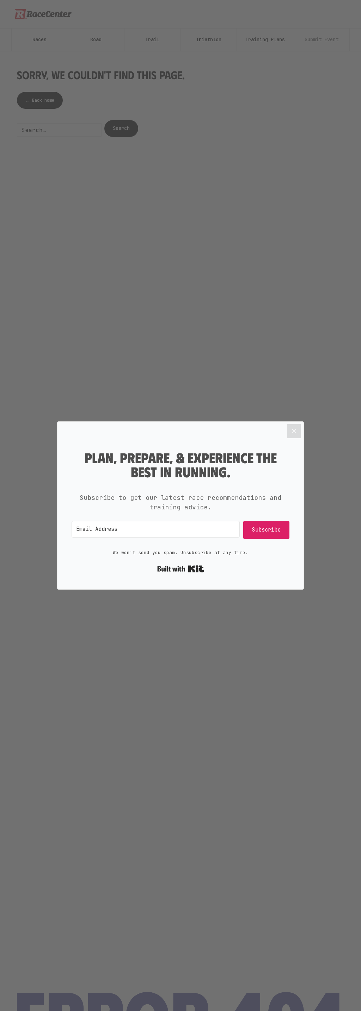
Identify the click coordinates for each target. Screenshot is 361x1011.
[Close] (294, 431)
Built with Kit (180, 569)
